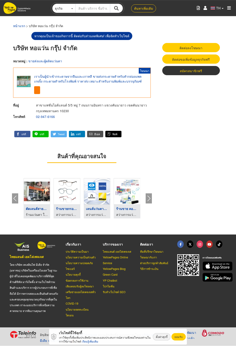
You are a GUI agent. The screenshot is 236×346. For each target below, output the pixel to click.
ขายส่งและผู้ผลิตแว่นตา (45, 61)
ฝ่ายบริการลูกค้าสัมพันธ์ (154, 263)
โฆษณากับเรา (148, 257)
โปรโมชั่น (108, 286)
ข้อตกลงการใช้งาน (77, 280)
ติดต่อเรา (146, 244)
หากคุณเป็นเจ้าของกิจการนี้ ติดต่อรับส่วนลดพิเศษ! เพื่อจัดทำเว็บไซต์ (81, 36)
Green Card (110, 274)
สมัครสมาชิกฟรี (191, 71)
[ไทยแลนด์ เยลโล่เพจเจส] (190, 244)
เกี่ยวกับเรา (73, 244)
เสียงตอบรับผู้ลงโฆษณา (80, 286)
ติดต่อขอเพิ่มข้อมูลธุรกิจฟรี (191, 59)
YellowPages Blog (114, 269)
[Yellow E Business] (180, 244)
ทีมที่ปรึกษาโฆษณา (151, 251)
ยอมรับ (178, 337)
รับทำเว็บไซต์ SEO (114, 292)
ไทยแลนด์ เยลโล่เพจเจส (27, 256)
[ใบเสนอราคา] (198, 8)
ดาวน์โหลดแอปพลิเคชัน (212, 257)
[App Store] (214, 266)
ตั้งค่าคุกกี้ (162, 337)
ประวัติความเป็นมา (77, 251)
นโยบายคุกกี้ (73, 274)
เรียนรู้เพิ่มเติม (90, 341)
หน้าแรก (19, 25)
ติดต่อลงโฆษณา (191, 48)
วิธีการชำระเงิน (149, 269)
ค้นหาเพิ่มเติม (143, 8)
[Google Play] (214, 277)
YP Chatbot (110, 280)
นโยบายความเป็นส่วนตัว (81, 257)
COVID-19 (72, 303)
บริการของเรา (113, 244)
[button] (22, 134)
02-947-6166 (45, 116)
